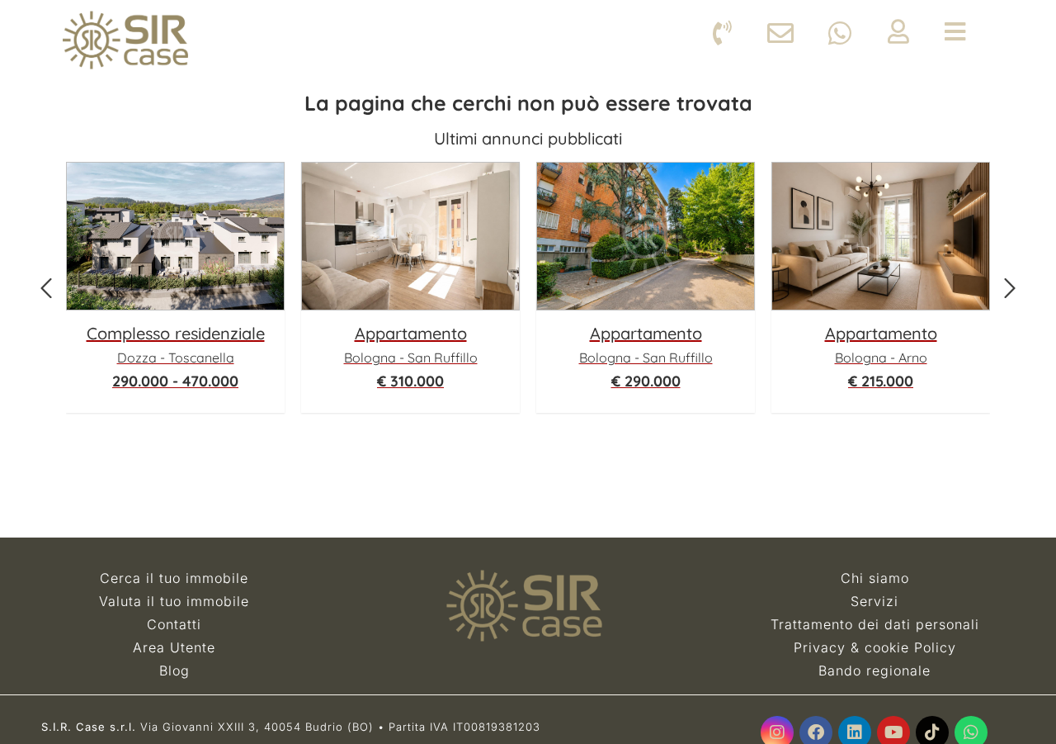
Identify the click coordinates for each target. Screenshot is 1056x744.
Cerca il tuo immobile (174, 578)
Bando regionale (874, 670)
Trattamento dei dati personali (875, 624)
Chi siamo (875, 578)
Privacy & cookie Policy (875, 647)
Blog (174, 670)
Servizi (874, 601)
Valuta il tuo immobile (174, 601)
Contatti (174, 624)
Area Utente (174, 647)
